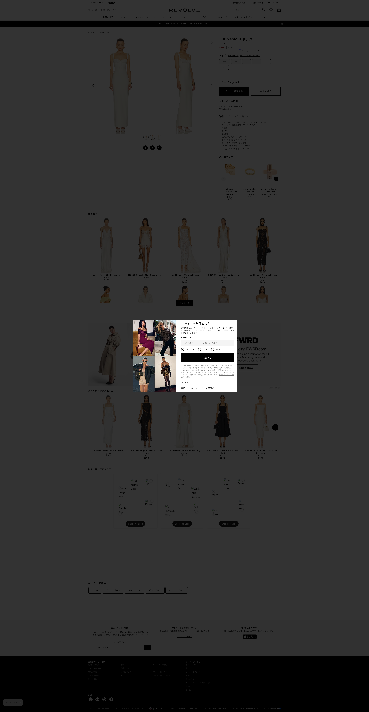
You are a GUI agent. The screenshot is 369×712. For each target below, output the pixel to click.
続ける (208, 357)
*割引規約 (184, 382)
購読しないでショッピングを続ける (197, 388)
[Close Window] (234, 322)
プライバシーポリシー (224, 372)
